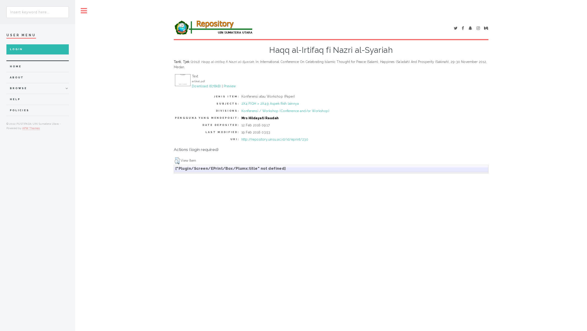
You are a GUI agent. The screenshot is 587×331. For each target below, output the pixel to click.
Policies (19, 110)
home (15, 66)
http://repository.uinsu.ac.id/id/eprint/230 (274, 139)
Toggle (84, 11)
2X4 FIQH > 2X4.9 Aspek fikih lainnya (270, 103)
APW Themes (31, 128)
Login (16, 49)
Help (15, 99)
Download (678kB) (206, 86)
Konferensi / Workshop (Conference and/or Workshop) (285, 111)
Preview (230, 86)
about (17, 77)
